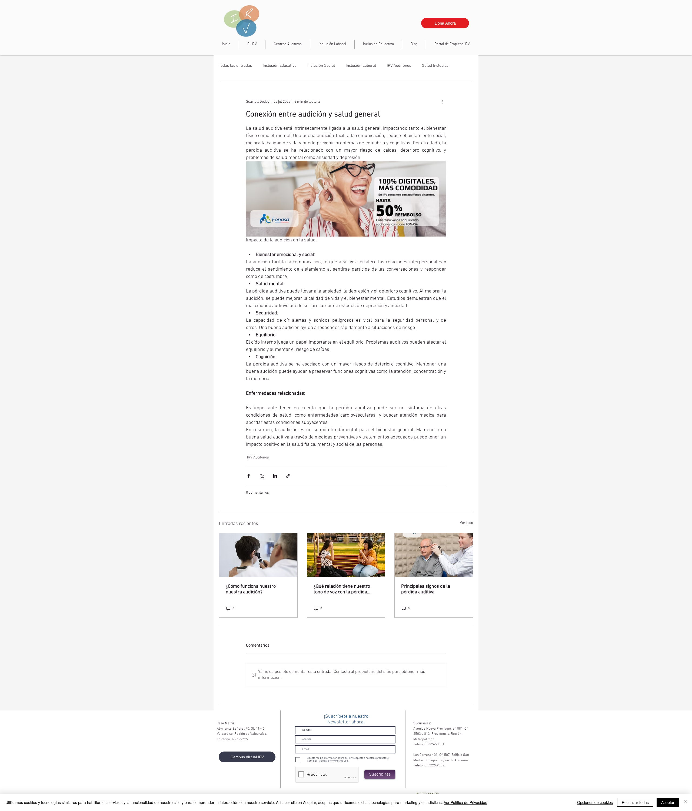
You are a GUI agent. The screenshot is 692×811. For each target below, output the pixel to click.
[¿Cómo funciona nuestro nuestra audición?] (258, 555)
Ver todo (466, 523)
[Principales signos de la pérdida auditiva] (434, 555)
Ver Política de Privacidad (465, 802)
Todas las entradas (235, 65)
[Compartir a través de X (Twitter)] (261, 475)
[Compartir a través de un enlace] (288, 475)
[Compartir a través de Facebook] (248, 475)
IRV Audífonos (399, 65)
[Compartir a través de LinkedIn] (275, 475)
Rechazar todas (635, 802)
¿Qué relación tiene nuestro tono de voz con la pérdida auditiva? (342, 589)
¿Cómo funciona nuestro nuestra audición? (251, 589)
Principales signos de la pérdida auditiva (425, 589)
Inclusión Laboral (361, 65)
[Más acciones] (443, 101)
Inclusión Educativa (280, 65)
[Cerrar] (685, 802)
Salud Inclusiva (435, 65)
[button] (332, 44)
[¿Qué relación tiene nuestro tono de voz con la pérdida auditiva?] (346, 555)
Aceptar (667, 802)
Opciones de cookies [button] (595, 802)
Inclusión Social (321, 65)
